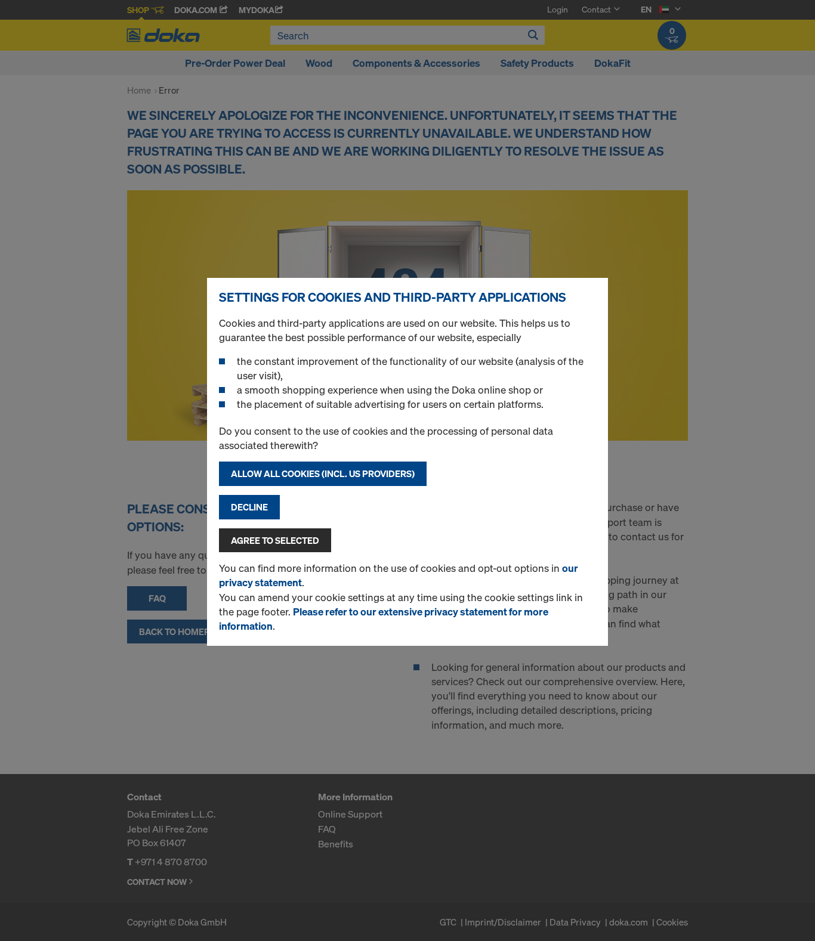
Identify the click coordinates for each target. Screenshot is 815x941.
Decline (249, 507)
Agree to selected (275, 540)
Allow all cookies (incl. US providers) (323, 473)
